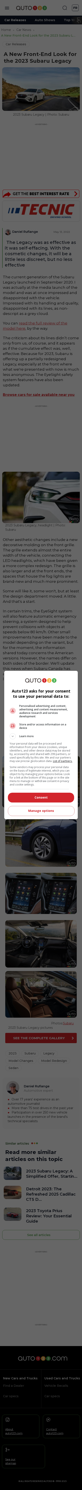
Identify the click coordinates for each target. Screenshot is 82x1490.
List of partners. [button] (62, 761)
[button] (41, 736)
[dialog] (41, 745)
